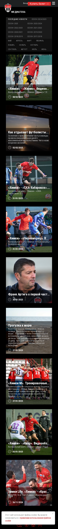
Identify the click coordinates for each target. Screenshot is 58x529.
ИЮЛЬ (34, 49)
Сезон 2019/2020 (34, 32)
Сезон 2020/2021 (15, 32)
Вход (25, 3)
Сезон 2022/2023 (15, 28)
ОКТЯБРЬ (34, 45)
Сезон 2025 (13, 24)
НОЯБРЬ (22, 45)
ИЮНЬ (43, 49)
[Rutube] (40, 525)
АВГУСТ (24, 49)
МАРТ (29, 41)
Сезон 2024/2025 (39, 19)
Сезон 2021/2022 (34, 28)
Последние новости (17, 19)
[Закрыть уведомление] (52, 513)
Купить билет (37, 3)
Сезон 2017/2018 (34, 36)
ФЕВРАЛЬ (40, 41)
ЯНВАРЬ (11, 45)
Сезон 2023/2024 (34, 24)
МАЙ (10, 41)
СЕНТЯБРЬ (12, 49)
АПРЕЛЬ (19, 41)
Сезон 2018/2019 (15, 36)
